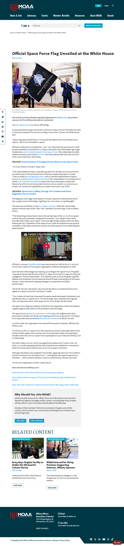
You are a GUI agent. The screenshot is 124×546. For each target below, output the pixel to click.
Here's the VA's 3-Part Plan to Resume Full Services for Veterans (38, 372)
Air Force (41, 154)
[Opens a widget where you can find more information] (117, 543)
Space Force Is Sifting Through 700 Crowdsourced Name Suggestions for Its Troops (41, 192)
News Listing (21, 33)
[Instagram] (108, 539)
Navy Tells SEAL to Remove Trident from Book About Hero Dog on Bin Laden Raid (45, 384)
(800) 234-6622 (42, 528)
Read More (18, 485)
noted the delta (34, 264)
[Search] (113, 5)
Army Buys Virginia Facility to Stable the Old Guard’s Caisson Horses (27, 465)
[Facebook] (91, 539)
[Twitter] (95, 539)
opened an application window (39, 313)
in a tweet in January (47, 206)
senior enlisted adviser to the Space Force (40, 152)
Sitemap (56, 540)
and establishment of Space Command (33, 179)
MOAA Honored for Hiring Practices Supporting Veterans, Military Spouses (61, 465)
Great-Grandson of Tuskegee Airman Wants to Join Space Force (49, 162)
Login (106, 6)
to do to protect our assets (28, 181)
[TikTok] (112, 539)
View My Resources (93, 26)
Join (98, 6)
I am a (25, 25)
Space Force (24, 125)
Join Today (20, 421)
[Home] (21, 8)
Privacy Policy (65, 540)
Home (12, 33)
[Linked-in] (99, 539)
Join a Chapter (37, 421)
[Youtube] (104, 539)
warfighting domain (36, 176)
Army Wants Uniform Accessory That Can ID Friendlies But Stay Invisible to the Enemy (44, 378)
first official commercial (49, 318)
